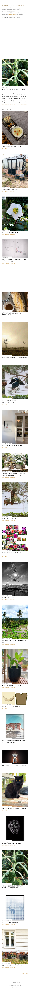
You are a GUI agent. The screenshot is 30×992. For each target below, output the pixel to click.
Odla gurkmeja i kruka (11, 685)
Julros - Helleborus (10, 232)
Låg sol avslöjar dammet (12, 446)
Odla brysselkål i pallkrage (13, 89)
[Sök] (27, 2)
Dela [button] (3, 104)
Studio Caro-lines (12, 14)
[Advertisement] (15, 38)
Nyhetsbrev (12, 17)
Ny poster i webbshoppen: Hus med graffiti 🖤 (13, 742)
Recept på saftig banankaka (13, 707)
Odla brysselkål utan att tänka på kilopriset (12, 887)
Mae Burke (18, 985)
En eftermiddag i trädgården (14, 809)
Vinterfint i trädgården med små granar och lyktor (14, 474)
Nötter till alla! (9, 518)
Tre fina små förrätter (11, 147)
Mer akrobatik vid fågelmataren (9, 402)
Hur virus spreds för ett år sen (14, 358)
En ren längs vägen (10, 922)
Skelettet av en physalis (11, 843)
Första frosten (8, 598)
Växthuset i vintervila (11, 189)
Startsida (5, 17)
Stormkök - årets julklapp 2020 (14, 766)
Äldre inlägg (24, 973)
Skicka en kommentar (10, 104)
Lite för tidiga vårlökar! (12, 965)
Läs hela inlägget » (23, 104)
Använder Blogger (16, 982)
